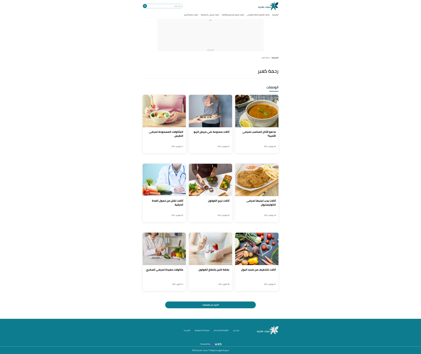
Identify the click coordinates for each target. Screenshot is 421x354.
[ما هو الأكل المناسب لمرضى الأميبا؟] (256, 111)
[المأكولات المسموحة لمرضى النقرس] (164, 111)
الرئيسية (275, 14)
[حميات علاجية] (268, 6)
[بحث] (145, 6)
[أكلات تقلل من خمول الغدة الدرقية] (164, 180)
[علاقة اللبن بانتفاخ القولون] (210, 249)
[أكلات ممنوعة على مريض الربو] (210, 111)
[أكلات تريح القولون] (210, 180)
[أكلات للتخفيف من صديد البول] (256, 249)
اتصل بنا (187, 330)
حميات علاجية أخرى (191, 14)
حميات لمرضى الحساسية (210, 14)
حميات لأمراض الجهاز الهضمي (258, 14)
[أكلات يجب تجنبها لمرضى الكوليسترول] (256, 180)
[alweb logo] (216, 344)
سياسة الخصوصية (202, 330)
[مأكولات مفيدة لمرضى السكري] (164, 249)
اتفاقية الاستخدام (221, 330)
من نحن (236, 330)
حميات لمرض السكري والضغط (233, 14)
